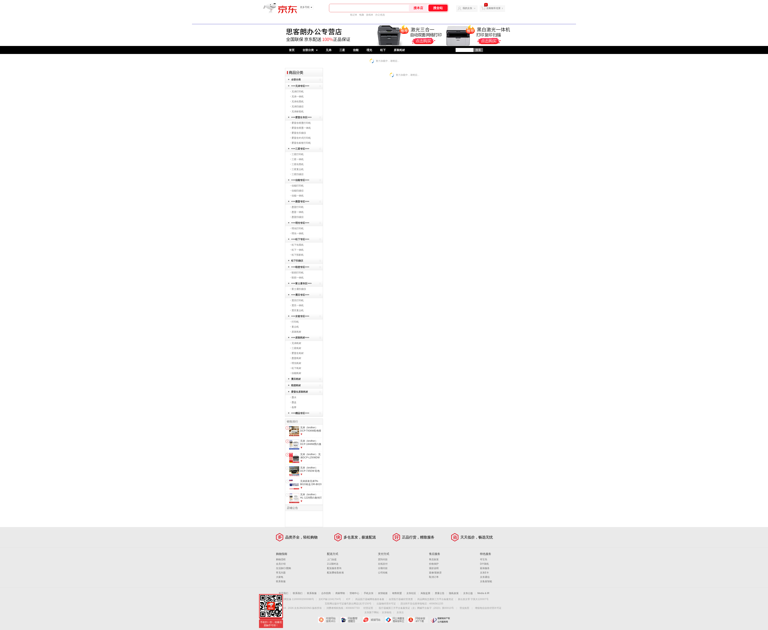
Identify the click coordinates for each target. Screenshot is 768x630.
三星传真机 (298, 164)
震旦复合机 (298, 310)
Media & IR (483, 593)
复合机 (295, 326)
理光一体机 (298, 233)
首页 (292, 50)
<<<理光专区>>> (300, 222)
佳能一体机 (298, 195)
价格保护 (434, 563)
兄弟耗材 (296, 343)
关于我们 (283, 593)
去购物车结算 (493, 8)
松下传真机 (298, 244)
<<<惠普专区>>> (300, 201)
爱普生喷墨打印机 (301, 123)
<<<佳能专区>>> (300, 180)
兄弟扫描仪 (298, 106)
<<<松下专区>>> (300, 239)
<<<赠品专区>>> (300, 413)
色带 (294, 407)
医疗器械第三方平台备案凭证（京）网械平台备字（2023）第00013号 (416, 608)
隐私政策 (454, 593)
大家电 (279, 577)
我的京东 (467, 8)
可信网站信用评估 (328, 620)
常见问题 (281, 572)
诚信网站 (373, 620)
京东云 (400, 612)
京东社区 (411, 593)
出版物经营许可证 (386, 603)
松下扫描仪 (297, 260)
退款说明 (434, 568)
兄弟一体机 (298, 96)
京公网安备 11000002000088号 (296, 599)
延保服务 (485, 568)
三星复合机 (298, 169)
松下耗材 (296, 368)
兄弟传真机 (298, 101)
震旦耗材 (296, 379)
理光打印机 (298, 228)
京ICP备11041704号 (330, 599)
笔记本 (353, 14)
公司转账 (383, 572)
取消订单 (434, 577)
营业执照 (464, 608)
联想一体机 (298, 277)
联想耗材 (296, 385)
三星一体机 (298, 159)
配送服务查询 (334, 568)
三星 (342, 50)
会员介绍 (281, 563)
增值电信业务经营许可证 (488, 608)
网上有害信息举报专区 (395, 620)
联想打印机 (298, 272)
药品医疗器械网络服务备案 (369, 599)
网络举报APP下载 (417, 620)
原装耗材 (399, 50)
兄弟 (328, 50)
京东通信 (485, 577)
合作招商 (326, 593)
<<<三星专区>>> (300, 148)
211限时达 (332, 563)
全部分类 (308, 50)
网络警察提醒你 (350, 620)
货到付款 (383, 559)
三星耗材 (296, 348)
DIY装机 (484, 563)
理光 (369, 50)
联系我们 (297, 593)
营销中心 (354, 593)
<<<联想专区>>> (300, 267)
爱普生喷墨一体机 (301, 128)
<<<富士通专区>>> (301, 283)
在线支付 (383, 563)
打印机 (295, 321)
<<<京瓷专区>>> (300, 316)
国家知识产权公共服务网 (440, 620)
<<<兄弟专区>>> (300, 86)
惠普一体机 (298, 212)
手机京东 (368, 593)
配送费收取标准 (335, 572)
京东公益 (468, 593)
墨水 (294, 397)
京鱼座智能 (486, 581)
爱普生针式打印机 (301, 138)
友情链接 (383, 593)
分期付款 (383, 568)
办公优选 (380, 14)
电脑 (361, 14)
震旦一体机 (298, 305)
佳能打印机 (298, 185)
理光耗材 (296, 363)
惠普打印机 (298, 207)
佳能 (356, 50)
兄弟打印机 (298, 91)
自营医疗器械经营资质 (401, 599)
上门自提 (332, 559)
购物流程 (281, 559)
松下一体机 (298, 249)
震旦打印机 (298, 300)
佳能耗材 (296, 373)
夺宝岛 (483, 559)
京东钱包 (386, 612)
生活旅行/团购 (283, 568)
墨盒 (294, 402)
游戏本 (369, 14)
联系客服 (281, 581)
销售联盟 (397, 593)
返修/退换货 (435, 572)
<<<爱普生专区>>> (301, 117)
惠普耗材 (296, 358)
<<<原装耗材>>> (300, 337)
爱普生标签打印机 (301, 143)
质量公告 (439, 593)
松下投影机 (298, 254)
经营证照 (368, 608)
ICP (348, 599)
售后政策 (434, 559)
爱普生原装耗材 (299, 391)
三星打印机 (298, 154)
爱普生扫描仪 (299, 133)
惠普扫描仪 (298, 217)
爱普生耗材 (298, 353)
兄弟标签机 (298, 111)
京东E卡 (484, 572)
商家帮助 (340, 593)
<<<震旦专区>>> (300, 294)
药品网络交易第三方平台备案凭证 (435, 599)
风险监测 (425, 593)
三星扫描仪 (298, 174)
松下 (383, 50)
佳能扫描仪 (298, 190)
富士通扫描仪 (299, 289)
